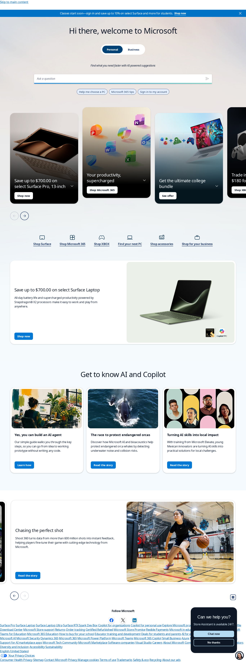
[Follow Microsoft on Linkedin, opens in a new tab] (134, 620)
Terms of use (108, 660)
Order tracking (75, 630)
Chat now (214, 633)
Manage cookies (88, 660)
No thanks (213, 642)
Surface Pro (7, 625)
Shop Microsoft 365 (102, 190)
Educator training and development (117, 634)
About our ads (171, 660)
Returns (60, 630)
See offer (168, 196)
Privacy (73, 660)
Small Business (171, 638)
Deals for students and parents (161, 634)
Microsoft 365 (68, 638)
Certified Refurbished (99, 630)
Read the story (103, 465)
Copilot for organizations (114, 625)
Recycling (155, 660)
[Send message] (207, 79)
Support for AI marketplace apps (21, 643)
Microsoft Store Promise (129, 630)
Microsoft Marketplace (93, 643)
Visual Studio (143, 643)
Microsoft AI (8, 638)
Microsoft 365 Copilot (147, 638)
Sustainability (53, 647)
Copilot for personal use (146, 625)
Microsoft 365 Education (42, 634)
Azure (185, 638)
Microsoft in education (183, 630)
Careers (157, 643)
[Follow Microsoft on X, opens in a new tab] (123, 620)
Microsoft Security (28, 638)
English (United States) (14, 651)
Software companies (121, 643)
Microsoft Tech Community (60, 643)
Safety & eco (141, 660)
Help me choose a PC (92, 92)
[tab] (112, 49)
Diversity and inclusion (14, 647)
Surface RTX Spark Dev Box (80, 625)
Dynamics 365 (49, 638)
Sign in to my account (153, 92)
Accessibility (37, 647)
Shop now (180, 13)
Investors (237, 643)
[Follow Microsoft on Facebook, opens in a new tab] (111, 620)
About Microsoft (173, 643)
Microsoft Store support (38, 630)
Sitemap (38, 660)
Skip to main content (14, 2)
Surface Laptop (25, 625)
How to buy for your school (76, 634)
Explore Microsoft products (180, 625)
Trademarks (124, 660)
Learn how (24, 465)
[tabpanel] (123, 208)
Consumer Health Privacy (16, 660)
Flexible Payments (157, 630)
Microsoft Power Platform (94, 638)
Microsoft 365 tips (122, 92)
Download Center (11, 630)
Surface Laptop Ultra (49, 625)
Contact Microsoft (56, 660)
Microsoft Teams (122, 638)
